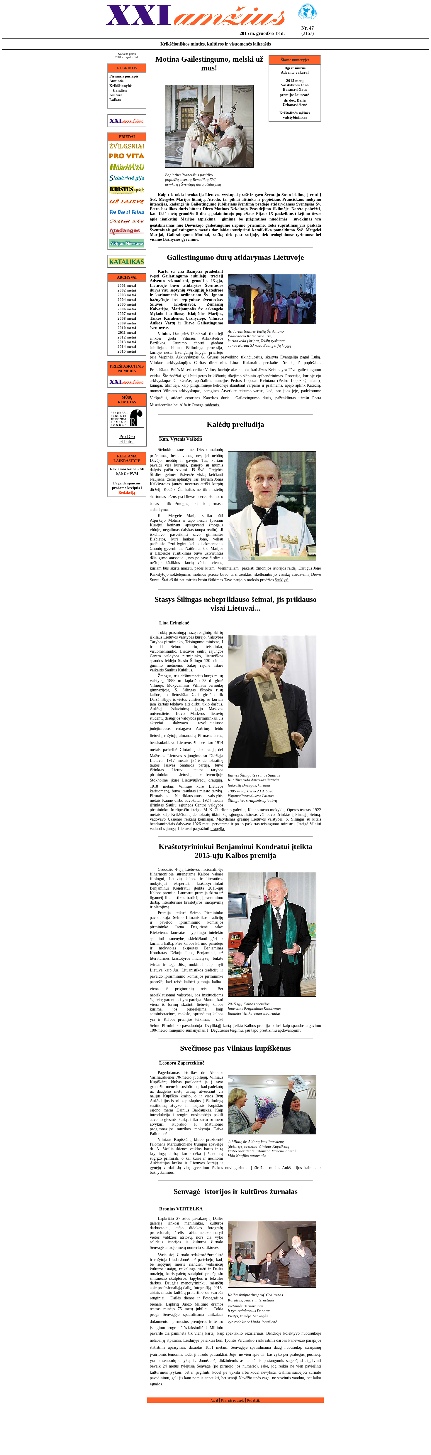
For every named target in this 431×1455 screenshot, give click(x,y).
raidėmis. (212, 405)
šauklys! (282, 580)
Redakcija (253, 1400)
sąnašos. (156, 1384)
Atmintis (116, 81)
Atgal (214, 1400)
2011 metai (127, 332)
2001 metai (127, 285)
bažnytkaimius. (162, 1172)
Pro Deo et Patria (127, 439)
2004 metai (127, 299)
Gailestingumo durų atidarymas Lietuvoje (235, 257)
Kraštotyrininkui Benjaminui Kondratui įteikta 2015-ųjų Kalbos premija (236, 851)
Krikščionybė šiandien (120, 87)
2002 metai (127, 290)
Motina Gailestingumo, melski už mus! (209, 63)
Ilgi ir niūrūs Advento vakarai (295, 70)
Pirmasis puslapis (123, 76)
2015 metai (127, 351)
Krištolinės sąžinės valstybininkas (294, 115)
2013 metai (127, 342)
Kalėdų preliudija (235, 424)
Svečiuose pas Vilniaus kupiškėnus (235, 1048)
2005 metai (127, 304)
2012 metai (127, 337)
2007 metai (127, 313)
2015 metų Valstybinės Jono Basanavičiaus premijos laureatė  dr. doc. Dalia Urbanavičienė (295, 93)
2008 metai (127, 318)
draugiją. (218, 828)
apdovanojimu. (290, 1030)
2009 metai (127, 323)
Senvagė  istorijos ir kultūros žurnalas (236, 1191)
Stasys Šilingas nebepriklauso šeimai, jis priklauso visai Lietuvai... (236, 603)
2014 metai (127, 346)
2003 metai (127, 295)
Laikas (115, 99)
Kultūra (116, 95)
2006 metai (127, 309)
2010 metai (127, 328)
